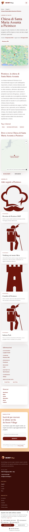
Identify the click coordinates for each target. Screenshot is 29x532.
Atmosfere (5, 398)
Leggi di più (9, 517)
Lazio (4, 367)
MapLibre (8, 169)
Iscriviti (14, 438)
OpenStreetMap (18, 169)
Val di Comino (6, 371)
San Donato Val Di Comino (12, 127)
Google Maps (6, 173)
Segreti (2, 484)
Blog (2, 490)
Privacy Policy (21, 445)
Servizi (2, 500)
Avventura (5, 392)
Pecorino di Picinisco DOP (12, 216)
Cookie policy (4, 505)
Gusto (4, 396)
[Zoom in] (26, 141)
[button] (14, 528)
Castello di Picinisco (10, 296)
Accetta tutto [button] (7, 525)
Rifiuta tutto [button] (21, 525)
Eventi (2, 486)
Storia (3, 127)
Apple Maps (18, 173)
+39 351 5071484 (5, 474)
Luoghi (2, 488)
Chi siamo (3, 498)
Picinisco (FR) (5, 41)
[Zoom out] (26, 143)
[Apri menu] (26, 2)
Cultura (5, 402)
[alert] (14, 521)
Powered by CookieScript (14, 530)
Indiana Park (7, 335)
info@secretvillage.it (6, 476)
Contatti (3, 502)
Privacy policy (4, 507)
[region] (14, 155)
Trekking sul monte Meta (11, 255)
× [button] (27, 512)
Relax (4, 394)
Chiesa (4, 376)
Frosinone (5, 362)
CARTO (12, 169)
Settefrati (22, 127)
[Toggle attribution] (26, 169)
